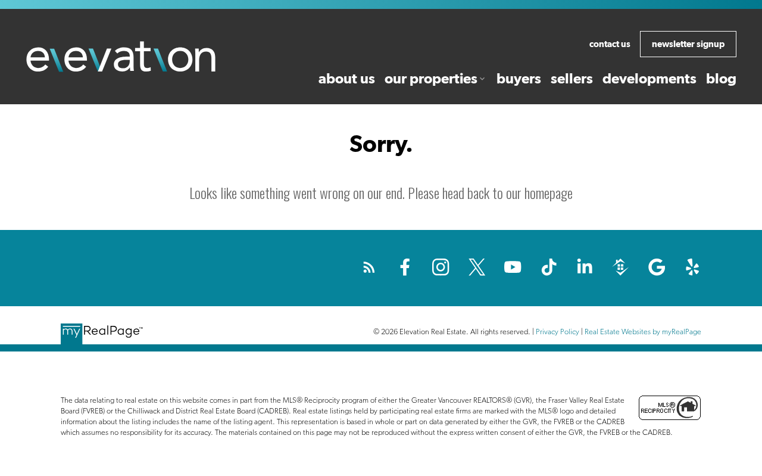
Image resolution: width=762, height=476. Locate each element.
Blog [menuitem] (721, 78)
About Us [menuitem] (346, 78)
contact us (609, 44)
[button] (609, 44)
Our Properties (431, 78)
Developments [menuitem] (649, 78)
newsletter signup (688, 44)
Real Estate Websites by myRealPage (643, 331)
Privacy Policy (557, 331)
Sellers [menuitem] (572, 78)
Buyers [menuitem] (518, 78)
